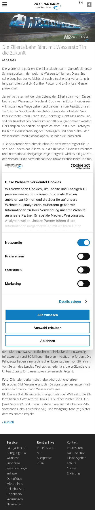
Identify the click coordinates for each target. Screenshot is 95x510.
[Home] (47, 6)
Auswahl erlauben (47, 328)
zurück (9, 422)
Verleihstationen (46, 450)
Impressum (75, 448)
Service (12, 442)
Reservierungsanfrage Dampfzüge (17, 473)
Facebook (89, 4)
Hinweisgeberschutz (77, 460)
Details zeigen (70, 301)
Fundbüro (13, 463)
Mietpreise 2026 (44, 460)
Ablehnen (47, 340)
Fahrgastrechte (17, 448)
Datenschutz (75, 453)
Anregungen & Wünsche (16, 455)
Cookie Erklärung (73, 470)
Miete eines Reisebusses (15, 486)
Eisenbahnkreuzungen (15, 496)
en (78, 4)
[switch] (83, 256)
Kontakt (72, 442)
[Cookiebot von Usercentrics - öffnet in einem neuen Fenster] (70, 166)
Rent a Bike (45, 442)
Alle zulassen (47, 315)
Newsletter (14, 504)
